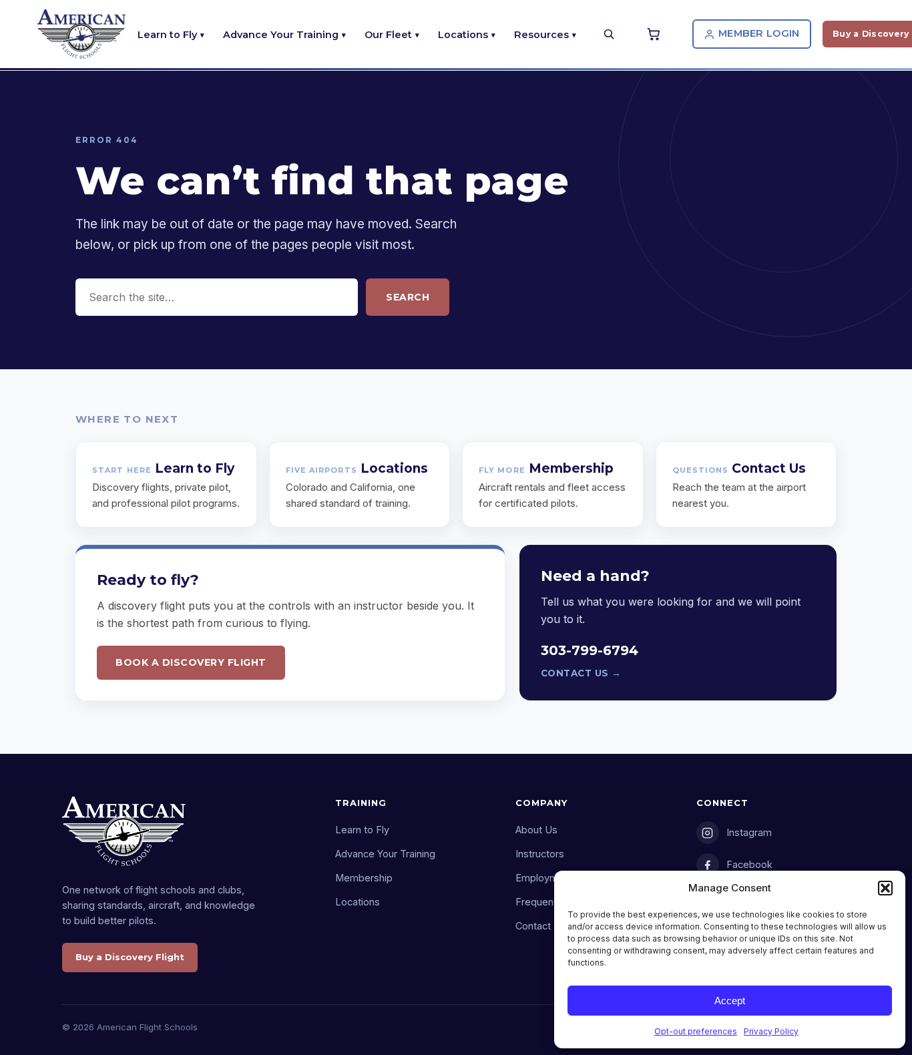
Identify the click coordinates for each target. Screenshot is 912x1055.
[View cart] (656, 34)
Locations (463, 35)
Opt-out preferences (695, 1031)
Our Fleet (388, 35)
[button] (885, 888)
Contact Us (540, 925)
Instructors (539, 853)
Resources (541, 35)
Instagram (749, 832)
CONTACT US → (581, 673)
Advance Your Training (280, 35)
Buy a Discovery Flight (129, 957)
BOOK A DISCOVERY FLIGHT (191, 662)
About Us (536, 829)
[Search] (609, 34)
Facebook (749, 864)
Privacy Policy (771, 1031)
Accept (729, 1000)
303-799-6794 (589, 650)
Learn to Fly (167, 35)
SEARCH (407, 297)
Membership (364, 877)
